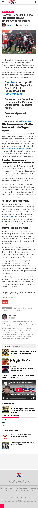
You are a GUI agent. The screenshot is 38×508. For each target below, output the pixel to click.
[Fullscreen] (34, 398)
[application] (19, 390)
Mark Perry (11, 25)
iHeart (4, 425)
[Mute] (31, 398)
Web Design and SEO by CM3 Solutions (27, 488)
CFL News (11, 488)
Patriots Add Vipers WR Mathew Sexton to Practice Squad (21, 435)
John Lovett (10, 216)
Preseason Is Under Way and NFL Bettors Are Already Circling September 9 (23, 352)
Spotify (4, 422)
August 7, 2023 (27, 121)
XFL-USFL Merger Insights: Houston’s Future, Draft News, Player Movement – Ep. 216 (23, 410)
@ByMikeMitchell (14, 93)
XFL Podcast (14, 407)
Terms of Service (20, 490)
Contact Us (30, 490)
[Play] (4, 398)
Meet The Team (19, 493)
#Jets (12, 82)
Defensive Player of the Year (18, 148)
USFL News (3, 488)
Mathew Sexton (7, 311)
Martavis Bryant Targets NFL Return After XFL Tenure (22, 444)
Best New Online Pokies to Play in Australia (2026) (20, 361)
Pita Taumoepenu (19, 311)
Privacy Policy (10, 490)
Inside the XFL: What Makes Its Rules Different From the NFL (21, 369)
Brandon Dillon (18, 308)
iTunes (4, 420)
